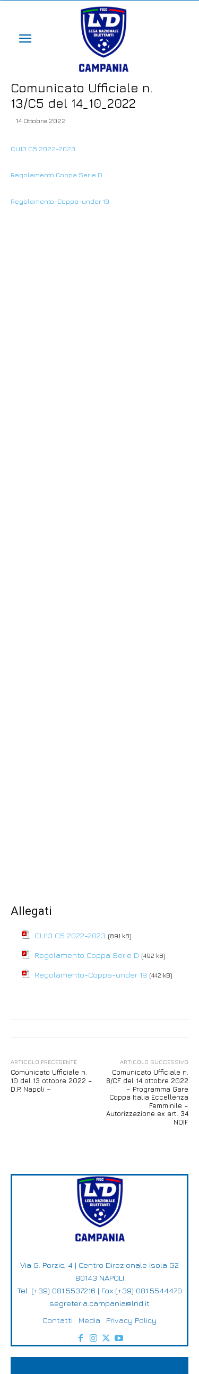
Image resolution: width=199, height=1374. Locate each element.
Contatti (57, 1320)
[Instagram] (93, 1338)
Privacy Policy (131, 1320)
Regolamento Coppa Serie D (56, 174)
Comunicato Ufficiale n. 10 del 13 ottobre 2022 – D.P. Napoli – (51, 1080)
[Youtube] (119, 1338)
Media (89, 1320)
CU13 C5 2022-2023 (43, 148)
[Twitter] (106, 1338)
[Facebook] (80, 1338)
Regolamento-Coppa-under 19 (60, 201)
